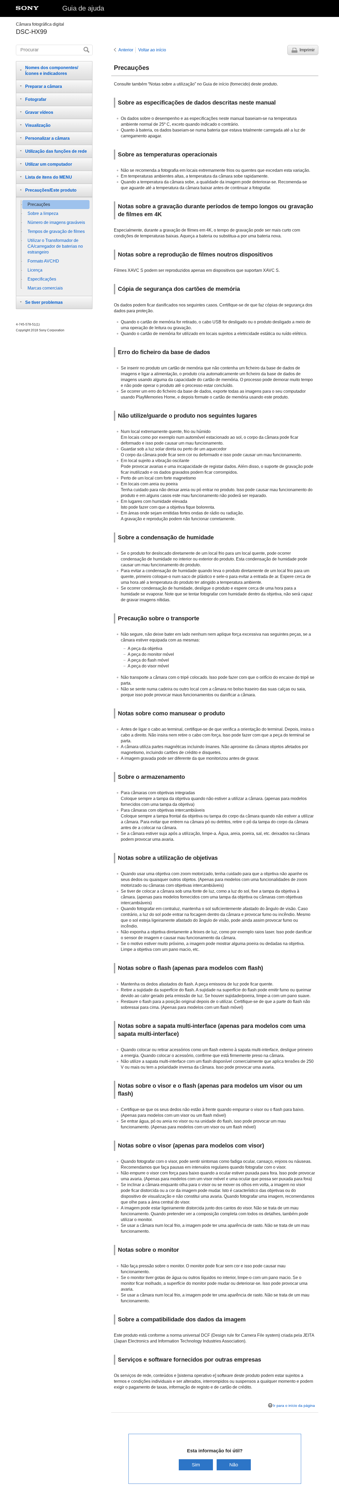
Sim (196, 1464)
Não (233, 1464)
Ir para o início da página (294, 1405)
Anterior (125, 50)
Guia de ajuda (83, 8)
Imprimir (307, 50)
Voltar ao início (152, 50)
